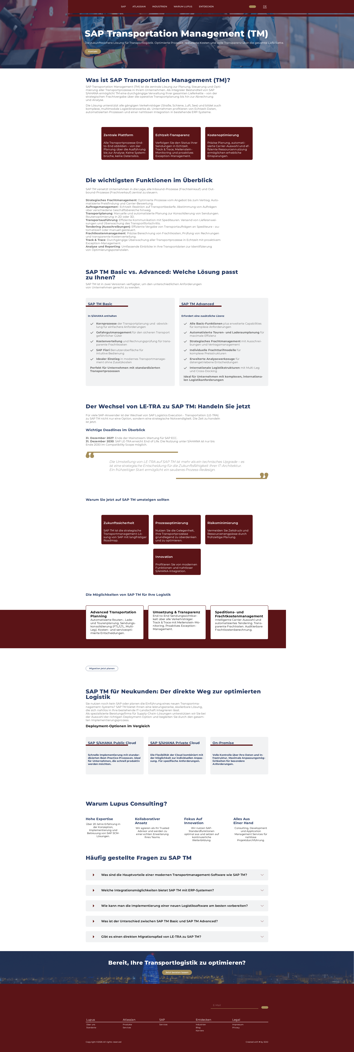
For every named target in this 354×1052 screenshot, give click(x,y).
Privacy (236, 1027)
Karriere (200, 1030)
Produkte (127, 1024)
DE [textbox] (265, 6)
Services (127, 1027)
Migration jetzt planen (102, 668)
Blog (198, 1027)
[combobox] (264, 6)
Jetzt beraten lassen (177, 972)
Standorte (91, 1027)
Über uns (90, 1024)
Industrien (201, 1024)
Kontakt (92, 51)
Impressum (238, 1024)
